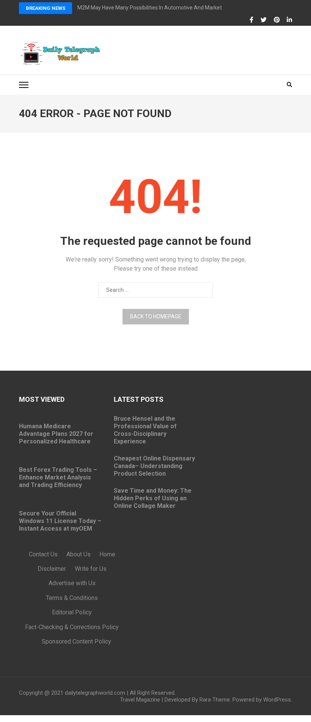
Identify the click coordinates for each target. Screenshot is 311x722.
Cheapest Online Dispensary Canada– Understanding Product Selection (154, 466)
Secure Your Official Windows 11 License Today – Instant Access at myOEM (60, 521)
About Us (78, 554)
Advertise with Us (72, 583)
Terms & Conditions (72, 597)
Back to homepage (155, 316)
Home (107, 554)
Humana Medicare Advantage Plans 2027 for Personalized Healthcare (56, 434)
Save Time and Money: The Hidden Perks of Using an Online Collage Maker (153, 498)
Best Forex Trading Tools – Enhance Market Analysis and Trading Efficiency (58, 477)
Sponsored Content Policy (76, 641)
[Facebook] (251, 20)
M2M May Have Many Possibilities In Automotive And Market (149, 8)
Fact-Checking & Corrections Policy (72, 627)
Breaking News (45, 8)
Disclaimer (52, 568)
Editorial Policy (72, 612)
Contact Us (43, 554)
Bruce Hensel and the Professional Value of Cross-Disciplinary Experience (145, 430)
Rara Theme (214, 699)
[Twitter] (264, 20)
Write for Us (91, 568)
